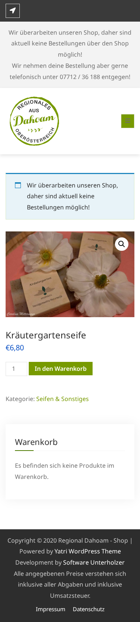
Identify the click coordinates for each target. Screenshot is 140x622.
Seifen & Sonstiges (62, 399)
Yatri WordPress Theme (88, 551)
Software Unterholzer (94, 562)
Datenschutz (89, 609)
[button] (121, 244)
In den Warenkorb (61, 368)
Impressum (50, 609)
